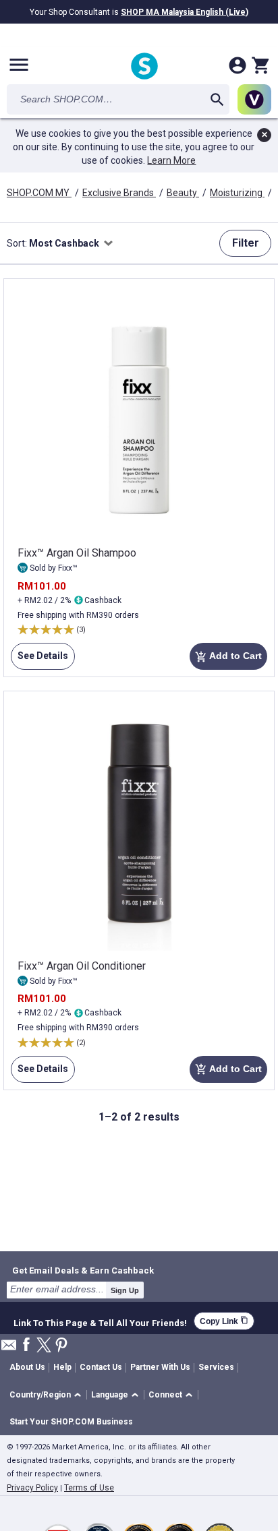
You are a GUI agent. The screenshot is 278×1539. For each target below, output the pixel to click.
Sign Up (125, 1290)
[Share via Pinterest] (61, 1346)
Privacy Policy (32, 1488)
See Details (39, 660)
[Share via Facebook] (26, 1345)
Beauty (183, 192)
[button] (47, 1395)
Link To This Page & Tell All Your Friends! (100, 1321)
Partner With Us (160, 1367)
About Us (27, 1367)
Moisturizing (237, 192)
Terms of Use (89, 1488)
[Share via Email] (8, 1348)
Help (62, 1367)
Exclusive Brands (119, 192)
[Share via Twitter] (43, 1346)
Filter (245, 243)
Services (216, 1367)
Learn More (171, 160)
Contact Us (101, 1367)
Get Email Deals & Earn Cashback (83, 1270)
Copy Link (224, 1321)
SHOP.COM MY (39, 192)
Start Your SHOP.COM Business (71, 1421)
